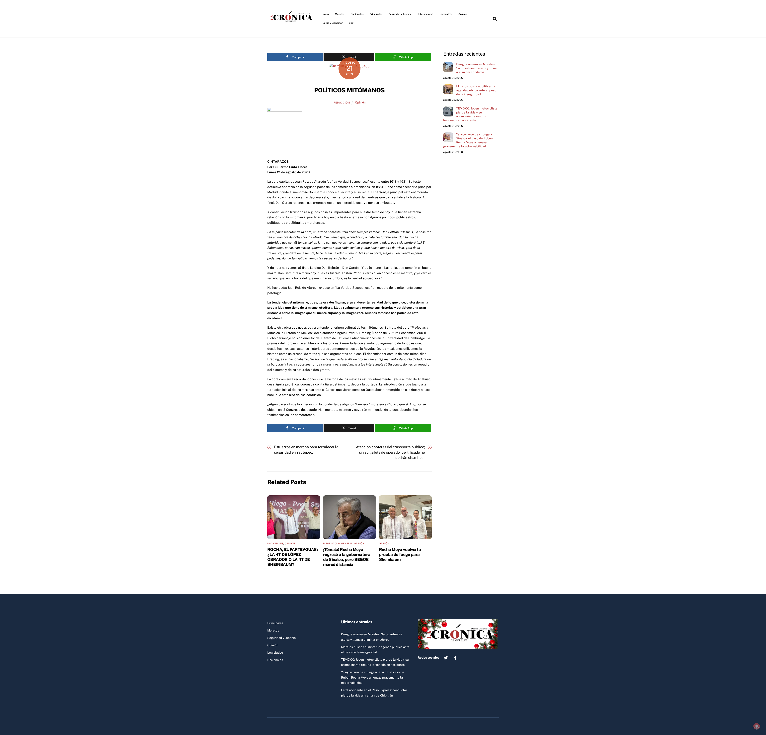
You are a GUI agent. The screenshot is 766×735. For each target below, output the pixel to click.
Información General (338, 543)
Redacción (342, 102)
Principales (376, 14)
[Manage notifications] (756, 726)
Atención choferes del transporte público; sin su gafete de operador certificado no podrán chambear (390, 452)
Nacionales (357, 14)
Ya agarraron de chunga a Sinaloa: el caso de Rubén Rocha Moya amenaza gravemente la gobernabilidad (468, 140)
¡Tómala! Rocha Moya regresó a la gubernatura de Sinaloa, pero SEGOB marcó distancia (346, 557)
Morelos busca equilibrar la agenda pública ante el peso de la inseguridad (476, 90)
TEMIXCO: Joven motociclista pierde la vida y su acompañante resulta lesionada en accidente (470, 114)
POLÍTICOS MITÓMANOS (349, 90)
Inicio (326, 14)
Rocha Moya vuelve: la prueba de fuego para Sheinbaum (400, 554)
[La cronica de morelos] (292, 29)
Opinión (462, 14)
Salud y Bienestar (333, 23)
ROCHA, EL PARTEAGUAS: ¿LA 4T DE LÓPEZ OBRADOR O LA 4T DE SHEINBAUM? (292, 557)
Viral (351, 23)
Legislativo (445, 14)
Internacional (425, 14)
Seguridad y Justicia (400, 14)
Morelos (339, 14)
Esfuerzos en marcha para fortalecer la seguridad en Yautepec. (306, 449)
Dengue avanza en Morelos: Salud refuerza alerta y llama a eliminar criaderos (476, 68)
